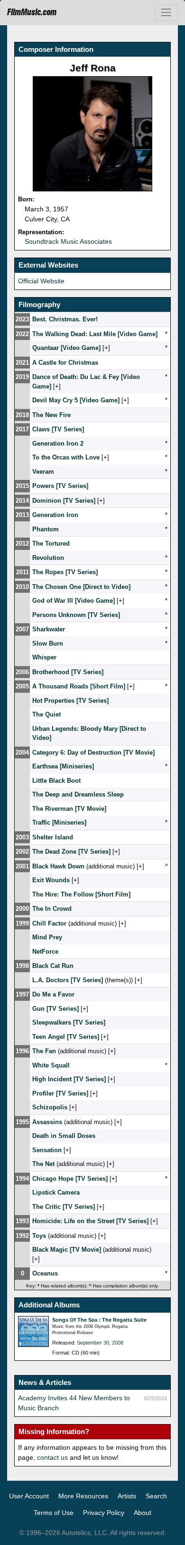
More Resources (83, 1496)
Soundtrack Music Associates (68, 241)
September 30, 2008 (100, 1343)
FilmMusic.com (31, 12)
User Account (29, 1496)
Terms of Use (54, 1512)
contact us (52, 1457)
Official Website (41, 281)
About (142, 1512)
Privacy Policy (103, 1512)
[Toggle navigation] (166, 12)
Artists (127, 1496)
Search (156, 1496)
